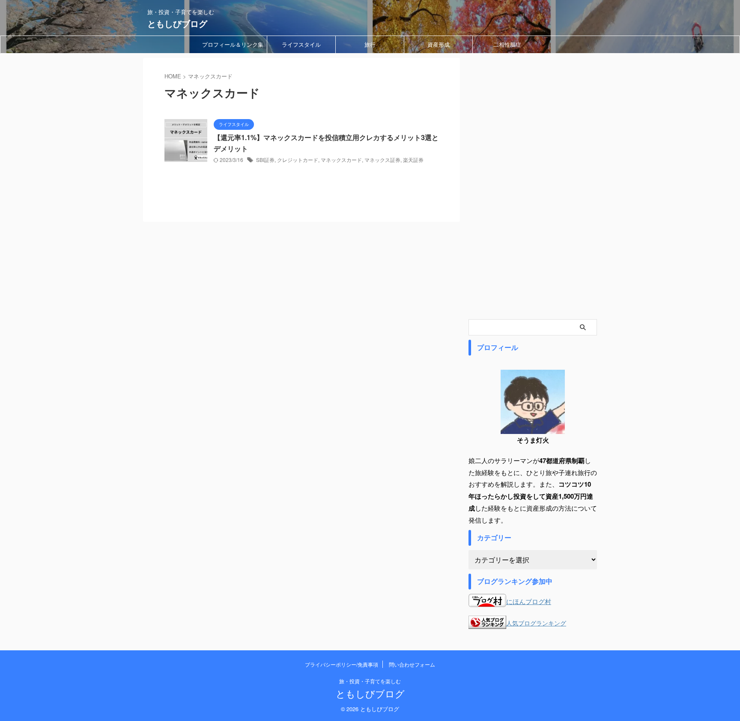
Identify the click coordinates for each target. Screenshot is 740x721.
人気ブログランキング (536, 623)
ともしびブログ (177, 23)
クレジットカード (297, 159)
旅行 (370, 44)
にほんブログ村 (528, 601)
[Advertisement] (532, 186)
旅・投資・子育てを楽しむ (370, 681)
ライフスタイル (301, 44)
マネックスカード (341, 159)
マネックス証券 (382, 159)
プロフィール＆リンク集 (232, 44)
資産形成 (438, 44)
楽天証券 (413, 159)
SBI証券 (265, 159)
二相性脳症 (507, 44)
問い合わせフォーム (412, 664)
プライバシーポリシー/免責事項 (341, 664)
